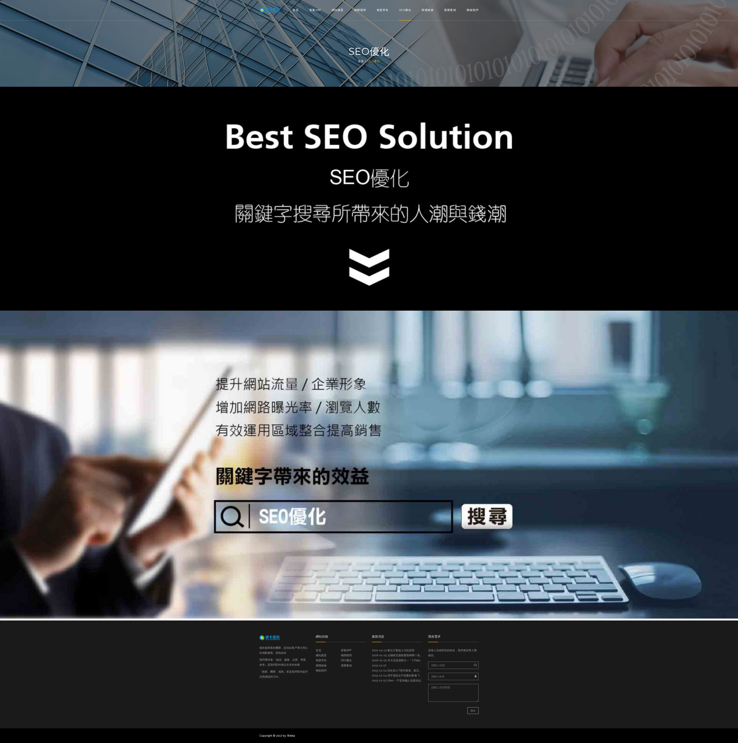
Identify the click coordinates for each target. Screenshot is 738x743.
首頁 (296, 10)
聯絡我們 (473, 10)
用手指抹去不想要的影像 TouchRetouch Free (415, 675)
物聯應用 (360, 10)
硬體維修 (428, 10)
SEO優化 (405, 10)
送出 (472, 710)
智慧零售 (383, 10)
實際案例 (450, 10)
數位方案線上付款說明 (400, 650)
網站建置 (338, 10)
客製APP (315, 10)
